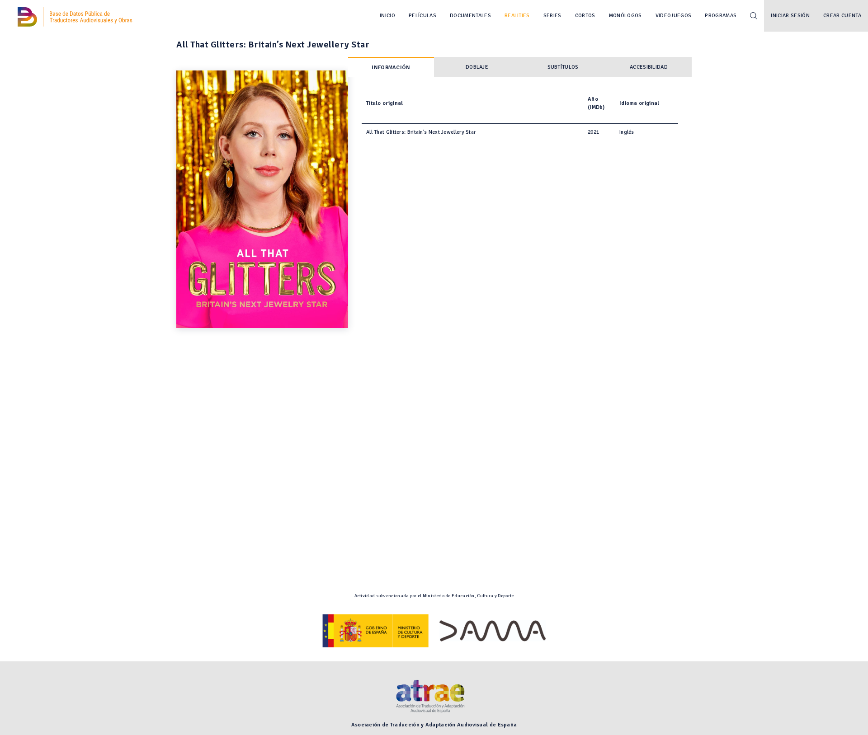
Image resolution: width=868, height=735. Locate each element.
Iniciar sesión (790, 15)
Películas (422, 15)
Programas (720, 15)
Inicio (387, 15)
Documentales (470, 15)
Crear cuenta (842, 15)
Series (552, 15)
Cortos (585, 15)
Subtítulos (563, 67)
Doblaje (477, 67)
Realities (517, 15)
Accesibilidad (649, 67)
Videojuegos (674, 15)
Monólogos (625, 15)
